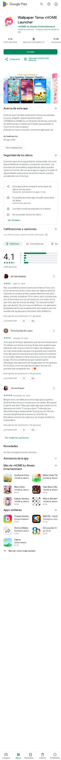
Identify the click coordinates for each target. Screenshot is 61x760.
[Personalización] (14, 147)
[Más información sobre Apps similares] (55, 510)
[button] (43, 42)
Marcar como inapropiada (19, 550)
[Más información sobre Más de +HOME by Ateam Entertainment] (55, 465)
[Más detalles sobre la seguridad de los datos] (14, 220)
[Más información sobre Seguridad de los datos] (55, 155)
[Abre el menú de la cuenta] (56, 4)
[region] (30, 40)
